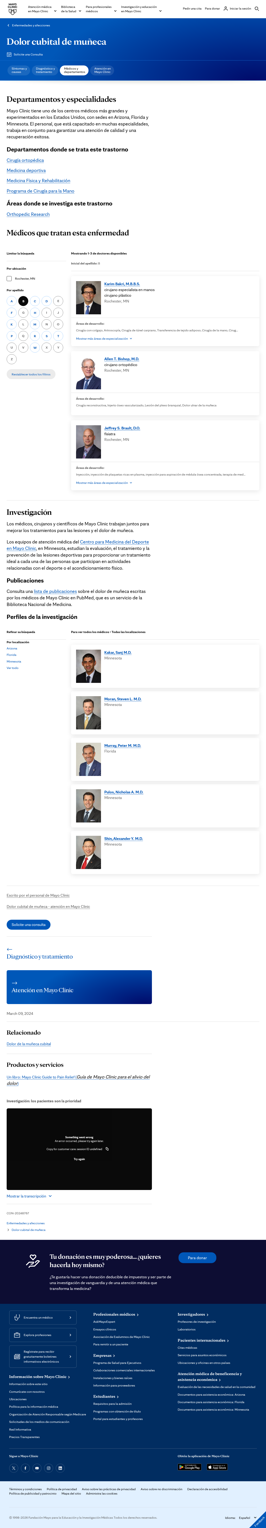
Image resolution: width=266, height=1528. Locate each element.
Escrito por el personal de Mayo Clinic (38, 895)
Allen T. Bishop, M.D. (121, 358)
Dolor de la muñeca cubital (29, 1043)
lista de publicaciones (55, 591)
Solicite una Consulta (28, 54)
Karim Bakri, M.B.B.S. (122, 283)
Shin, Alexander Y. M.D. (123, 838)
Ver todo (12, 668)
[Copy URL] (107, 1149)
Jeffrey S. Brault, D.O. (122, 427)
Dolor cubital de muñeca (56, 41)
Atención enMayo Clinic (102, 70)
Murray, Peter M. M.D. (122, 745)
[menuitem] (19, 70)
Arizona (12, 648)
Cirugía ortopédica (25, 160)
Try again (79, 1159)
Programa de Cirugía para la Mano (40, 191)
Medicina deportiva (26, 170)
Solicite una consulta (29, 924)
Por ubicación (16, 268)
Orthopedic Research (28, 214)
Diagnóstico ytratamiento (45, 70)
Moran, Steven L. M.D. (123, 698)
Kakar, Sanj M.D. (118, 652)
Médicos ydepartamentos (74, 70)
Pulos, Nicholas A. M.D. (123, 791)
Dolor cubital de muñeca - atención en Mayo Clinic (48, 906)
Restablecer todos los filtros (31, 374)
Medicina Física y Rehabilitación (38, 180)
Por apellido (15, 290)
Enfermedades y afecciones (31, 25)
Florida (11, 655)
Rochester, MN (25, 278)
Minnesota (14, 661)
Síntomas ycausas (19, 70)
